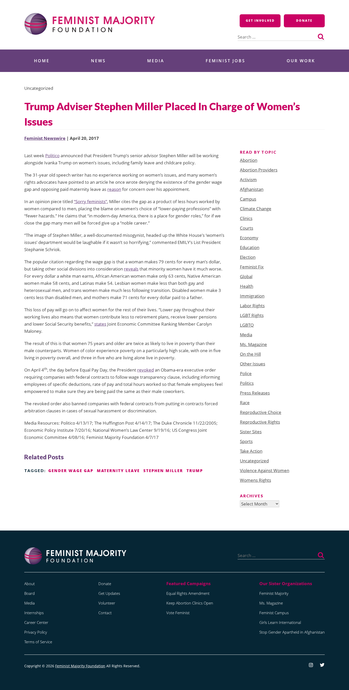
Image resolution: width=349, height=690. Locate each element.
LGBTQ (247, 325)
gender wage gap (70, 470)
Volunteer (106, 603)
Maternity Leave (118, 470)
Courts (246, 228)
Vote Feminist (178, 612)
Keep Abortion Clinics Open (189, 603)
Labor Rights (252, 306)
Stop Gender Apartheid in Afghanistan (292, 632)
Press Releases (255, 393)
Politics (247, 383)
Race (245, 402)
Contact (105, 612)
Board (29, 593)
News (98, 61)
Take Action (251, 451)
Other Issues (252, 364)
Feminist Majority (273, 593)
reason (114, 189)
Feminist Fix (252, 267)
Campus (248, 199)
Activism (248, 179)
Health (246, 286)
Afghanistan (251, 189)
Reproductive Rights (260, 422)
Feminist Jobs (225, 61)
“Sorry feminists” (90, 201)
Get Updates (109, 593)
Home (42, 61)
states (100, 324)
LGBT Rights (252, 315)
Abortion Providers (258, 170)
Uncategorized (254, 461)
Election (247, 257)
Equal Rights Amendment (188, 593)
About (29, 583)
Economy (249, 238)
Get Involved (260, 20)
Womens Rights (255, 480)
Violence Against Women (264, 470)
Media (155, 61)
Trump (195, 470)
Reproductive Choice (260, 412)
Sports (246, 441)
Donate (304, 20)
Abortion (248, 160)
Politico (52, 155)
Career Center (36, 622)
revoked (145, 370)
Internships (34, 612)
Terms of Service (38, 641)
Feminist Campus (274, 612)
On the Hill (250, 354)
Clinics (246, 218)
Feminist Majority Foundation (80, 665)
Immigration (252, 296)
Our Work (301, 61)
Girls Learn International (280, 622)
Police (246, 373)
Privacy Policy (35, 632)
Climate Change (255, 209)
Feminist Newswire (44, 138)
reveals (131, 269)
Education (249, 247)
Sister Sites (251, 432)
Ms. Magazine (253, 344)
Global (246, 276)
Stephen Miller (163, 470)
